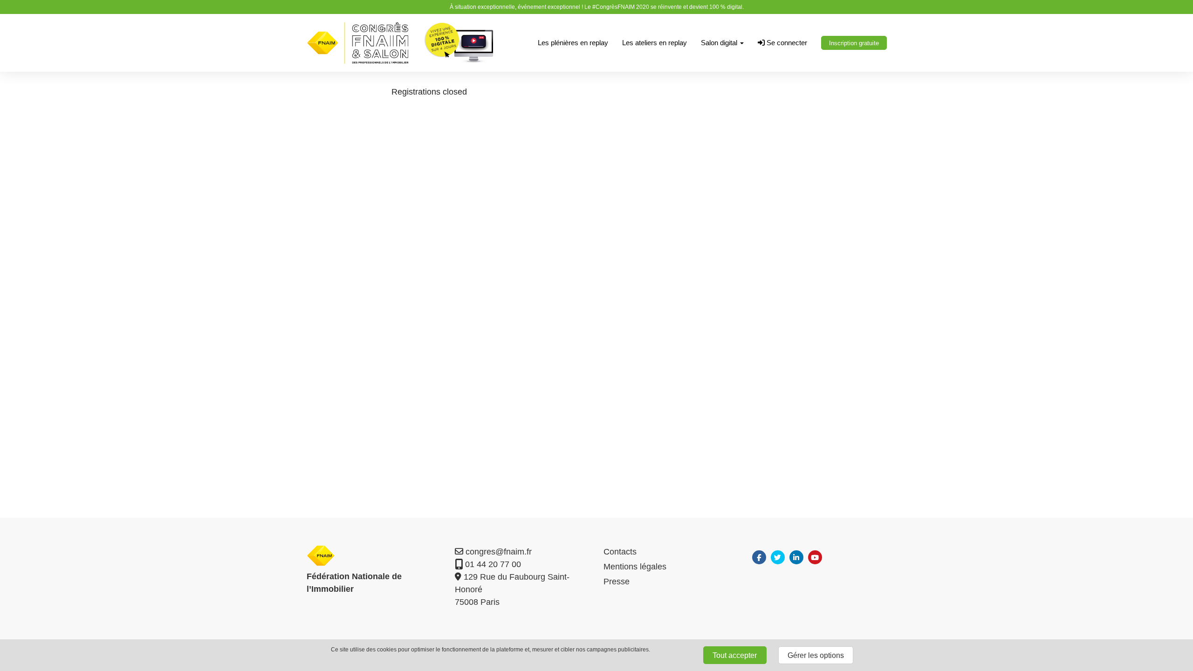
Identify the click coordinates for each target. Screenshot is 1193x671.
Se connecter (786, 43)
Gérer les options (816, 655)
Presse (616, 581)
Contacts (620, 551)
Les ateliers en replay (654, 43)
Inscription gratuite (854, 43)
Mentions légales (634, 566)
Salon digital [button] (720, 43)
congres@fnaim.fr (497, 551)
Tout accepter (735, 655)
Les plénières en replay (573, 43)
